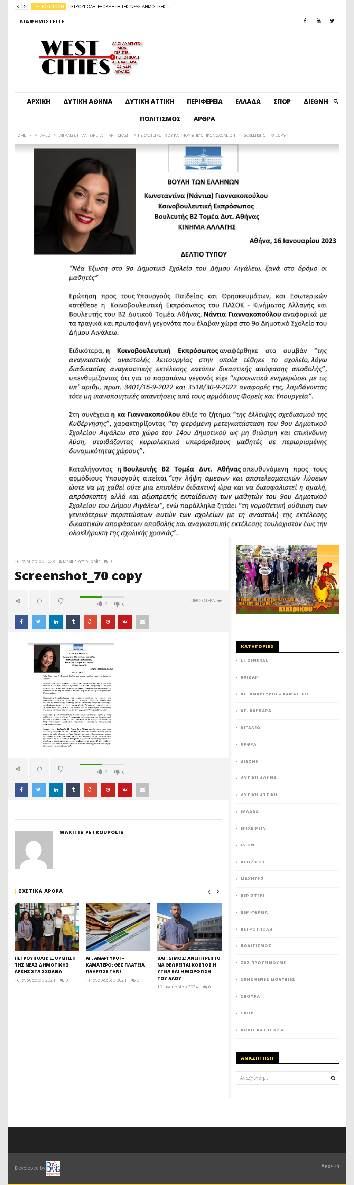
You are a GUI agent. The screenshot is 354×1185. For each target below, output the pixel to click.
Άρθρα (204, 119)
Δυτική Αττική (149, 101)
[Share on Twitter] (39, 622)
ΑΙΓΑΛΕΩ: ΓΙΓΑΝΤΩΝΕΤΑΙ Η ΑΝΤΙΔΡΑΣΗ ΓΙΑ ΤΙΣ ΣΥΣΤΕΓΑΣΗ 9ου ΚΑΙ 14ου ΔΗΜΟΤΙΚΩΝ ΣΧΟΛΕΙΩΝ (147, 135)
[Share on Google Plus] (90, 622)
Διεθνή (316, 101)
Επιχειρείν (253, 828)
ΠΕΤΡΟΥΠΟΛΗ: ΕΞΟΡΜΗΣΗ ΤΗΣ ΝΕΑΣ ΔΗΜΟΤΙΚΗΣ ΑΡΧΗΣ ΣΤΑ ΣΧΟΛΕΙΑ (45, 965)
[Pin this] (108, 622)
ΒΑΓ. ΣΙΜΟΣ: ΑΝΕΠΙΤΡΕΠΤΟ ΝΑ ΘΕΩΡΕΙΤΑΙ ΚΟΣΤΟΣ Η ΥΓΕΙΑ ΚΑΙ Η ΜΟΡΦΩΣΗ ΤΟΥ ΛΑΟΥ (189, 968)
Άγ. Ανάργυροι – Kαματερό (275, 694)
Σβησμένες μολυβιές (268, 979)
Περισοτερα (204, 600)
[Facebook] (305, 21)
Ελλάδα (248, 101)
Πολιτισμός (160, 119)
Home (20, 135)
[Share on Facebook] (21, 622)
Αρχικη (330, 1165)
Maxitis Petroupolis (81, 561)
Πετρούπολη (257, 929)
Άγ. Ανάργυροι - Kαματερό (65, 6)
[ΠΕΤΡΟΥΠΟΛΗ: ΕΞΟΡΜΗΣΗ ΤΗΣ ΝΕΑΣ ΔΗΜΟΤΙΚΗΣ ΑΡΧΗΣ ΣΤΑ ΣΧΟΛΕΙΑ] (47, 927)
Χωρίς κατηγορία (262, 1029)
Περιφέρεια (205, 101)
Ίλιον (248, 844)
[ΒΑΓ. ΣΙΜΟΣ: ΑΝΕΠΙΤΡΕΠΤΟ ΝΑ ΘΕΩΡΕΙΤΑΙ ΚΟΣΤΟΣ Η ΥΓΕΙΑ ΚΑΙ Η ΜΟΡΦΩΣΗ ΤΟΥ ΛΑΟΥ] (189, 927)
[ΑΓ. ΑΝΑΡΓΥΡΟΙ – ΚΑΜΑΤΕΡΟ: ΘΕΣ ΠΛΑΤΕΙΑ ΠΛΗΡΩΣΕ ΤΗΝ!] (118, 927)
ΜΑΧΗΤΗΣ (252, 878)
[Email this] (142, 622)
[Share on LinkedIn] (56, 622)
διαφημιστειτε (42, 21)
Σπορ (282, 101)
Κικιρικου (253, 861)
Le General (254, 660)
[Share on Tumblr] (73, 622)
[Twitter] (332, 21)
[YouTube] (319, 21)
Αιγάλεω (42, 135)
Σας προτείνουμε (263, 962)
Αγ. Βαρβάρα (256, 710)
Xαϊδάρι (250, 677)
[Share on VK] (125, 622)
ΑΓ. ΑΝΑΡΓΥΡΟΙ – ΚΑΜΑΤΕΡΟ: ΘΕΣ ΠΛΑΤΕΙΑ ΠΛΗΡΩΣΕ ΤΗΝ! (152, 6)
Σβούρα (250, 996)
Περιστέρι (252, 895)
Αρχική (38, 101)
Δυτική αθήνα (87, 101)
